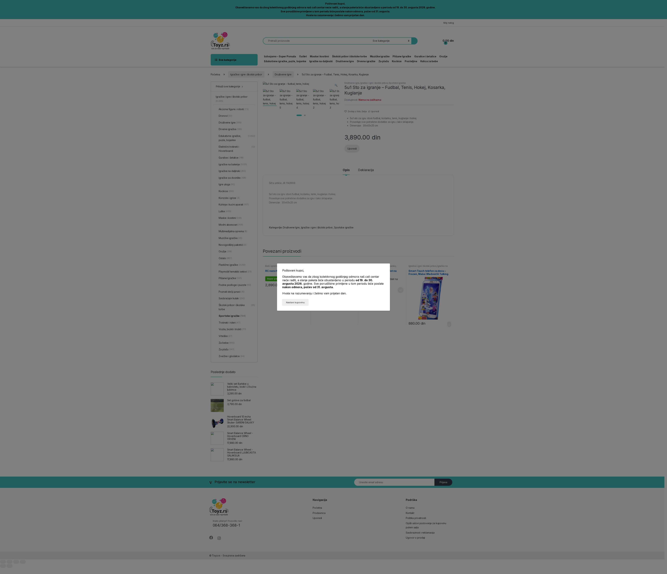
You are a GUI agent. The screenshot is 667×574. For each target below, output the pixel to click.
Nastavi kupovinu (295, 302)
